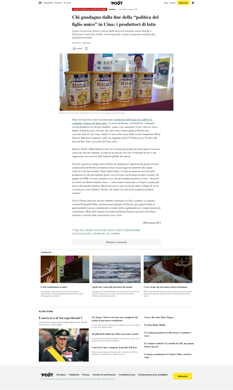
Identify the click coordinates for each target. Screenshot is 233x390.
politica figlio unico (81, 233)
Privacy (86, 374)
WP (108, 233)
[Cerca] (64, 3)
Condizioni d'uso (127, 374)
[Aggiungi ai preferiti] (86, 49)
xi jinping (115, 233)
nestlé (111, 230)
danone (88, 230)
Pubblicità (74, 374)
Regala (172, 3)
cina (81, 230)
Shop (166, 3)
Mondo (112, 9)
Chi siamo (61, 374)
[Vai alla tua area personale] (193, 2)
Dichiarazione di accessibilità (152, 374)
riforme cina (99, 233)
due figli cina (100, 230)
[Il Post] (116, 3)
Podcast (58, 3)
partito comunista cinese (128, 230)
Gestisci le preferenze (104, 374)
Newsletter (48, 3)
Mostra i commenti (116, 242)
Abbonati (183, 2)
